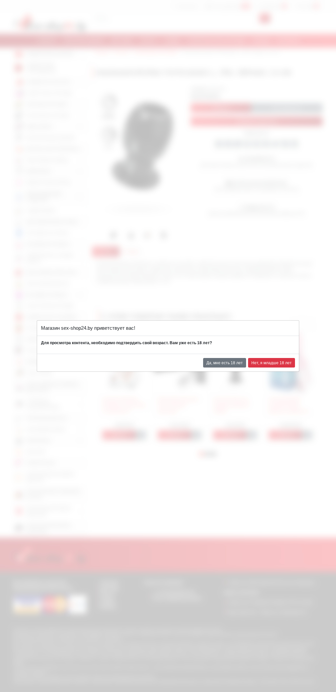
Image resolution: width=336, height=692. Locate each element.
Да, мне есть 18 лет (224, 363)
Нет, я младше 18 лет (271, 363)
